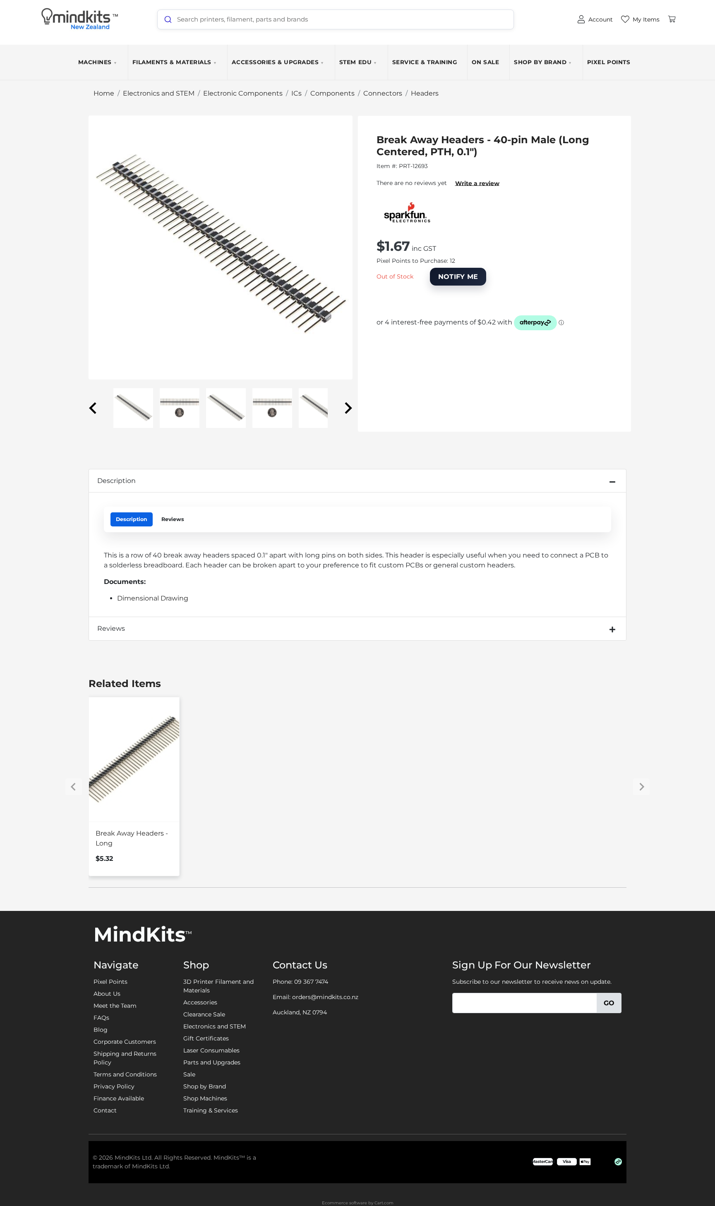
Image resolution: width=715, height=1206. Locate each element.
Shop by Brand (543, 62)
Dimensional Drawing (152, 598)
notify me (458, 277)
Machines (98, 62)
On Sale (485, 62)
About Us (107, 993)
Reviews (172, 519)
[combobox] (335, 19)
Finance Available (119, 1098)
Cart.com (383, 1203)
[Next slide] (347, 408)
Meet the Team (115, 1005)
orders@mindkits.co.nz (325, 997)
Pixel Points (608, 62)
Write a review (477, 183)
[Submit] (167, 19)
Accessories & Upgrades (278, 62)
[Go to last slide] (93, 408)
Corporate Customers (125, 1041)
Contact (105, 1110)
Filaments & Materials (174, 62)
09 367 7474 (311, 981)
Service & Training (424, 62)
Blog (101, 1029)
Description (116, 481)
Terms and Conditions (125, 1074)
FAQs (101, 1017)
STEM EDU (358, 62)
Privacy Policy (114, 1086)
